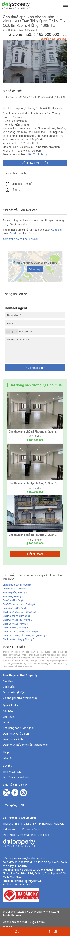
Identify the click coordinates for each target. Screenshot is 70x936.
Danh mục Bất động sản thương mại (25, 745)
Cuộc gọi (56, 229)
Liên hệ (7, 758)
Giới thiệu (8, 681)
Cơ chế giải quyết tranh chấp (20, 698)
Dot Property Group (29, 829)
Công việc (9, 687)
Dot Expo (43, 835)
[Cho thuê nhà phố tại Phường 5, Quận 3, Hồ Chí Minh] (35, 410)
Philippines (45, 824)
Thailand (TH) (29, 824)
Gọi (17, 931)
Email (13, 233)
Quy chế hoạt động (14, 692)
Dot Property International (19, 835)
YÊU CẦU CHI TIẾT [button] (35, 163)
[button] (65, 5)
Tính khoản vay (12, 772)
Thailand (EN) (11, 824)
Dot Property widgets (16, 777)
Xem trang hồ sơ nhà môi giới (20, 239)
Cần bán (8, 711)
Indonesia (9, 829)
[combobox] (11, 331)
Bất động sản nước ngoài (18, 728)
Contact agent (36, 367)
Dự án (6, 722)
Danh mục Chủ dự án (16, 734)
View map (35, 269)
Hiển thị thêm (35, 554)
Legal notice (37, 922)
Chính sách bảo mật (15, 922)
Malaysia (59, 824)
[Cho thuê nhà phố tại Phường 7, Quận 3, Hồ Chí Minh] (35, 513)
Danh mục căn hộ (13, 739)
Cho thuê (8, 717)
